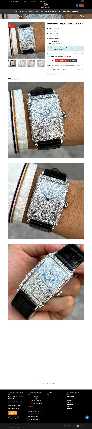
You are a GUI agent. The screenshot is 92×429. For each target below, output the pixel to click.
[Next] (42, 40)
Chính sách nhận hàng (33, 416)
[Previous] (10, 40)
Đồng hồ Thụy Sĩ (22, 16)
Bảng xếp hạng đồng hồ (22, 424)
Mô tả (9, 79)
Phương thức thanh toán (35, 424)
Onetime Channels (45, 11)
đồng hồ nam (71, 69)
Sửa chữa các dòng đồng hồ (30, 11)
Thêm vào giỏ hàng (61, 60)
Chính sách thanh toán (33, 419)
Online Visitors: (70, 396)
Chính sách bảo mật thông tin (34, 414)
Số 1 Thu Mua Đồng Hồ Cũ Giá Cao (68, 11)
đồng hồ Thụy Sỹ (77, 69)
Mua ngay (73, 60)
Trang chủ (17, 11)
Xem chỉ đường (79, 53)
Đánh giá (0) (15, 79)
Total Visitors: (70, 404)
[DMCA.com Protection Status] (12, 413)
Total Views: (69, 400)
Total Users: (69, 408)
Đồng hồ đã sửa (55, 65)
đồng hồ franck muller (63, 69)
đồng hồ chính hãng (55, 69)
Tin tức (10, 424)
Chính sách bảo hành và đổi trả (35, 411)
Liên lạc (14, 424)
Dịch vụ (54, 11)
